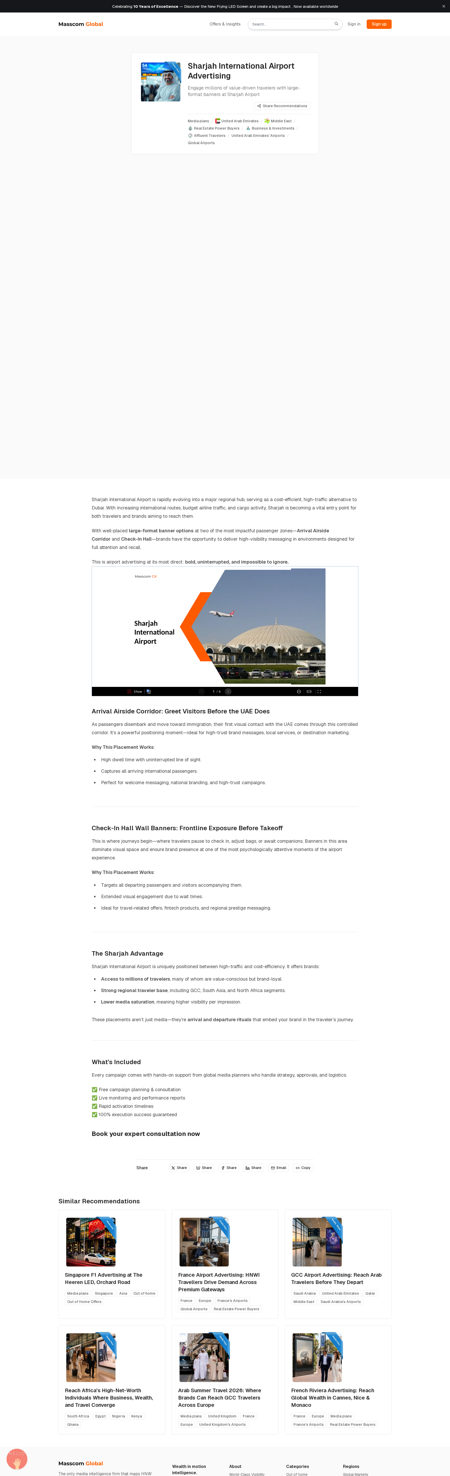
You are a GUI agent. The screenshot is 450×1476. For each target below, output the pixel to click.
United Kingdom (222, 1416)
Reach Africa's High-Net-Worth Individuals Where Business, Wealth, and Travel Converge (109, 1397)
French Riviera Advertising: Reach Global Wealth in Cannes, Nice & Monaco (332, 1397)
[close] (444, 6)
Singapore (104, 1293)
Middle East (303, 1301)
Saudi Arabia (304, 1293)
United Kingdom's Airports (222, 1424)
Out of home (144, 1293)
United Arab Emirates (340, 1293)
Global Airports (194, 1309)
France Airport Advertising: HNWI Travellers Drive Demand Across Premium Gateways (219, 1282)
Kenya (136, 1416)
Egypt (100, 1416)
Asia (123, 1293)
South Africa (78, 1416)
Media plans (78, 1293)
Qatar (370, 1293)
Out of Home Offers (84, 1301)
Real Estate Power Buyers (236, 1309)
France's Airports (232, 1300)
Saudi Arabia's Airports (341, 1301)
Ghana (72, 1424)
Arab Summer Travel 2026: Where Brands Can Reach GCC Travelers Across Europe (219, 1397)
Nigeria (118, 1416)
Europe (205, 1300)
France (186, 1300)
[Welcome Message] (17, 1459)
